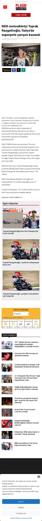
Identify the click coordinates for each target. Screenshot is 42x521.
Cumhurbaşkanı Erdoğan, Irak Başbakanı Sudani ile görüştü (27, 366)
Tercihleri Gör (21, 513)
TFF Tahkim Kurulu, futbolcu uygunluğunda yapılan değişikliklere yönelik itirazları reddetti (27, 344)
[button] (39, 477)
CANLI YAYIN (21, 15)
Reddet (21, 507)
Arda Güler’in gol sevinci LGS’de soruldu (25, 411)
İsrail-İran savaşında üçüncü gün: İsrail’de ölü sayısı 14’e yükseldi (26, 400)
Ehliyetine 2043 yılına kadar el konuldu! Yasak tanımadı (27, 433)
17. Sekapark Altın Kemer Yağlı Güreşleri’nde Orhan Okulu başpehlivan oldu (27, 378)
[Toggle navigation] (5, 7)
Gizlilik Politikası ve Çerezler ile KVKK (21, 518)
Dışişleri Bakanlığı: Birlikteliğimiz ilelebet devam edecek (27, 423)
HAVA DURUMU (21, 309)
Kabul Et (21, 501)
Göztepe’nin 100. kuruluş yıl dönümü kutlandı (26, 354)
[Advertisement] (21, 94)
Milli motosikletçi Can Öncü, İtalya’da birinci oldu (26, 444)
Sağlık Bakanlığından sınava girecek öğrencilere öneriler (26, 388)
